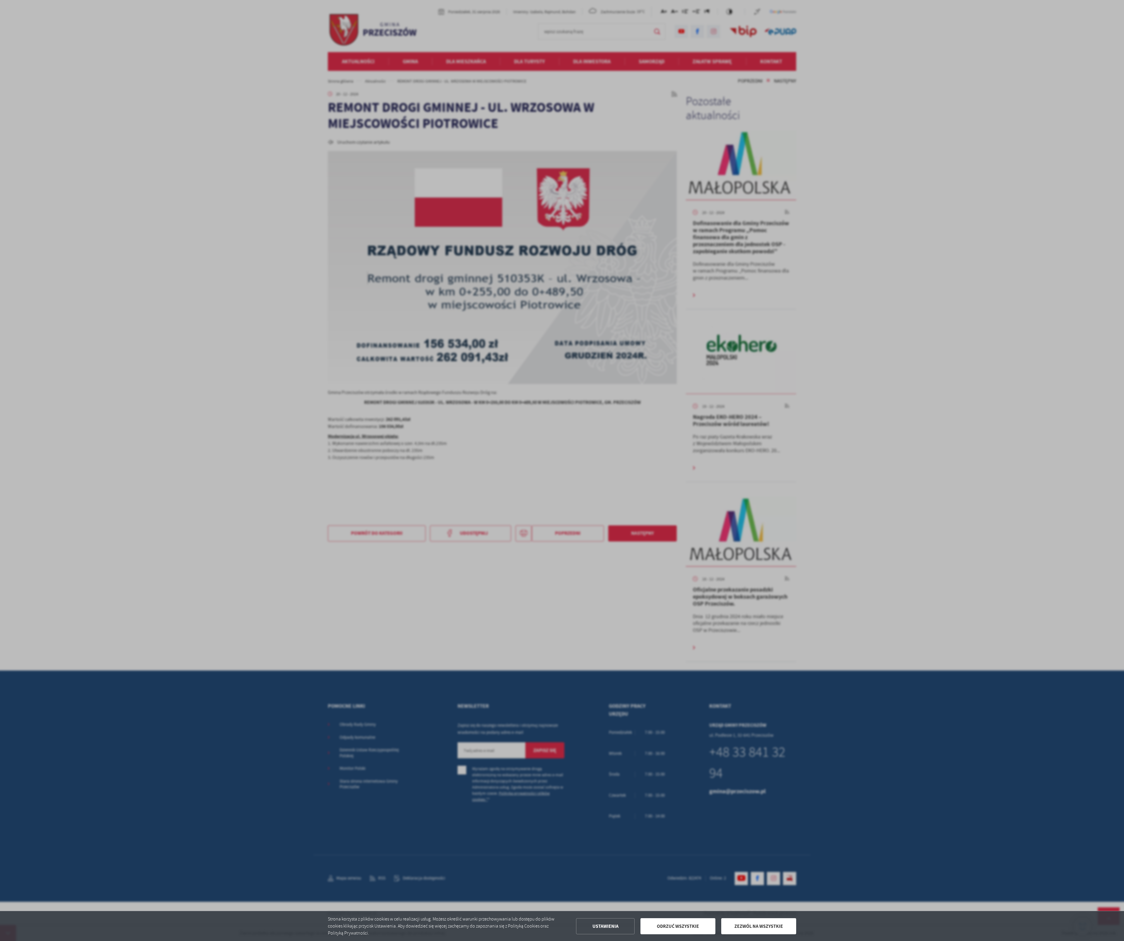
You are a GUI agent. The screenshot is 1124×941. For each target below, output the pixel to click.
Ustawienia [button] (605, 926)
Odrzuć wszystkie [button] (678, 926)
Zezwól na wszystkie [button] (758, 926)
